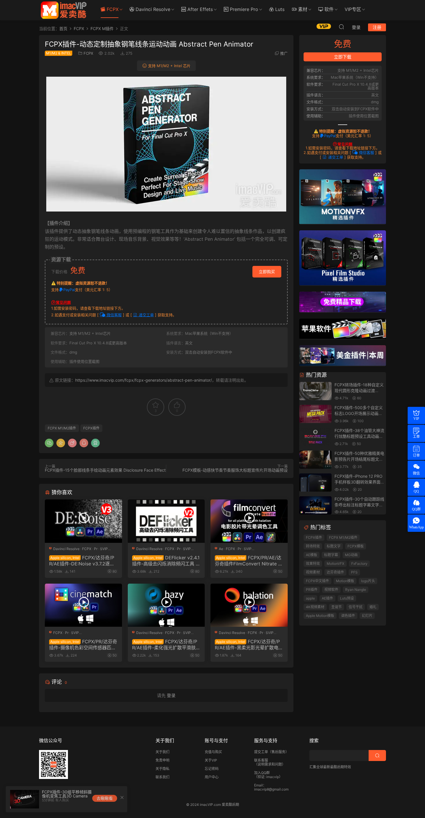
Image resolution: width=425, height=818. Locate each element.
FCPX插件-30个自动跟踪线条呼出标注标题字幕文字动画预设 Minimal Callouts (359, 505)
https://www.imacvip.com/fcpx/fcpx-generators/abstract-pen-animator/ (143, 380)
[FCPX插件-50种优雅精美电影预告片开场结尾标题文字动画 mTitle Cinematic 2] (315, 460)
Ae (221, 549)
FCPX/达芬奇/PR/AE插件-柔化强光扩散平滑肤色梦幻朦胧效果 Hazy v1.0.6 (166, 644)
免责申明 (162, 760)
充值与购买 (213, 752)
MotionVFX (335, 563)
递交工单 (146, 315)
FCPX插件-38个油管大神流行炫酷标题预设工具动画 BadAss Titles (359, 436)
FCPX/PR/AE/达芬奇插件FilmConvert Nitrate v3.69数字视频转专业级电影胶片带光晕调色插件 (248, 560)
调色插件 (348, 615)
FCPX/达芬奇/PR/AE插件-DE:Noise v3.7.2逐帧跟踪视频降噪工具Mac (81, 560)
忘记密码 (212, 768)
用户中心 (212, 777)
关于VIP (211, 760)
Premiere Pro (243, 9)
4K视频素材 (315, 607)
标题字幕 (331, 555)
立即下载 (342, 57)
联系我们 (162, 777)
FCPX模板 (356, 546)
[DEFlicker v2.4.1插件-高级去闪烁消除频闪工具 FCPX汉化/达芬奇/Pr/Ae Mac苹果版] (166, 521)
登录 (171, 695)
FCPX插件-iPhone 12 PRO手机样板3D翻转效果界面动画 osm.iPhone (360, 482)
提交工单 (261, 752)
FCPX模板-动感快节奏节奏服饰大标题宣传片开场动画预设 (235, 470)
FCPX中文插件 (317, 581)
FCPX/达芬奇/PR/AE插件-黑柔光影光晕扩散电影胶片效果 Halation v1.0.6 (249, 644)
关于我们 (162, 752)
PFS (354, 572)
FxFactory (359, 563)
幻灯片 (367, 615)
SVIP (104, 549)
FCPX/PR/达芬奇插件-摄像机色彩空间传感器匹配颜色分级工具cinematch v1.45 (83, 644)
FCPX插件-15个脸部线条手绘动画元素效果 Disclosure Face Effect (105, 470)
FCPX (112, 9)
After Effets (199, 9)
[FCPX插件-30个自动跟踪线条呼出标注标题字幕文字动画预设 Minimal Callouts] (315, 505)
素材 (302, 9)
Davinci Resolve (152, 9)
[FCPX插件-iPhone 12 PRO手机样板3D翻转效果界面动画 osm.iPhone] (315, 482)
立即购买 (267, 271)
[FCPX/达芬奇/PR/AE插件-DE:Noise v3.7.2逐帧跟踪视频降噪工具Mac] (83, 521)
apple (310, 598)
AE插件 (327, 598)
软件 (328, 9)
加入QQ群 (262, 773)
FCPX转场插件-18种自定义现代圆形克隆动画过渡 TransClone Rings (359, 390)
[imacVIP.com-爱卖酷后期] (63, 10)
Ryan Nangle (355, 589)
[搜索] (341, 26)
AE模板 (311, 555)
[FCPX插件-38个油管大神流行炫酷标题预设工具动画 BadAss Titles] (315, 437)
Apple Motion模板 (320, 615)
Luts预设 (347, 598)
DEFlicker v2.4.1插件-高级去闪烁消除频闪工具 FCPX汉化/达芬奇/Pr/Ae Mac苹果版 (166, 560)
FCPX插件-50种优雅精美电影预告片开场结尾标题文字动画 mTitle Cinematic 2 (359, 459)
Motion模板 (345, 581)
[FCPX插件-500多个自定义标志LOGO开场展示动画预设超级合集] (315, 414)
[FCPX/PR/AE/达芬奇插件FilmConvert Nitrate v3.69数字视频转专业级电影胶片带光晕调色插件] (249, 521)
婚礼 (372, 607)
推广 (284, 53)
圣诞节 (336, 607)
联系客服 (261, 760)
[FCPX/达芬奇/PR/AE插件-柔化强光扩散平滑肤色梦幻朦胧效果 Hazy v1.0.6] (166, 605)
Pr (95, 549)
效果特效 (313, 563)
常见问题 (63, 302)
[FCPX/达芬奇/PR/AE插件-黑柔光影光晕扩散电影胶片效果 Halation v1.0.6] (249, 605)
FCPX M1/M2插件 (62, 428)
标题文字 (334, 546)
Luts (279, 9)
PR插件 (311, 589)
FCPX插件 (91, 428)
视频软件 (331, 589)
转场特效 (313, 546)
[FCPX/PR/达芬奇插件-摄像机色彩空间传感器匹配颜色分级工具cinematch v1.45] (83, 605)
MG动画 (351, 555)
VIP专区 (353, 9)
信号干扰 (356, 607)
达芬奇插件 (335, 572)
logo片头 (368, 581)
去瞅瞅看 (105, 798)
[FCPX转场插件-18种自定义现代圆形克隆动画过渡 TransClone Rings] (315, 391)
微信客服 (114, 315)
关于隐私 (162, 768)
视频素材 (313, 572)
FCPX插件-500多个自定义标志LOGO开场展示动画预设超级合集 (359, 413)
